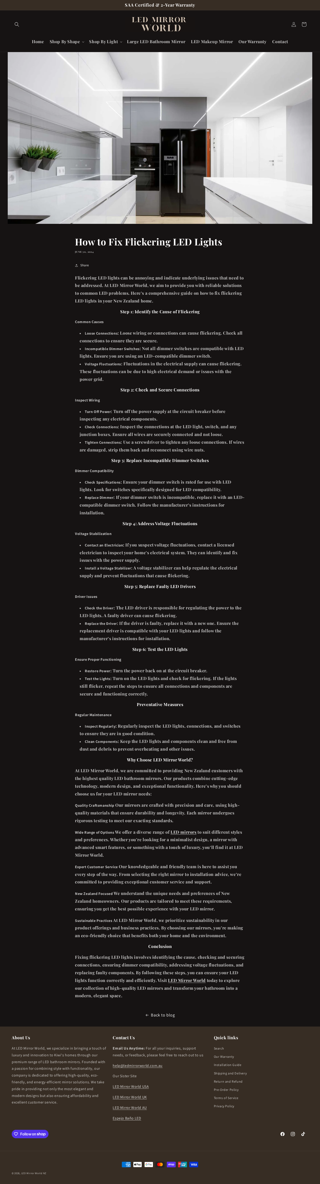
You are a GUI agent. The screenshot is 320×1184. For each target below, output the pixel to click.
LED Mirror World (187, 980)
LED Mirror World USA (131, 1086)
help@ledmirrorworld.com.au (138, 1065)
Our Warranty (224, 1056)
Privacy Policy (224, 1106)
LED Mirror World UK (130, 1097)
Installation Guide (228, 1065)
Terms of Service (226, 1098)
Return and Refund (228, 1081)
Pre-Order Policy (226, 1090)
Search (219, 1048)
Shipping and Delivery (230, 1073)
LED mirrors (184, 832)
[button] (17, 24)
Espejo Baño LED (127, 1118)
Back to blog (163, 1015)
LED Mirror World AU (130, 1107)
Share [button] (84, 265)
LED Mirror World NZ (33, 1173)
